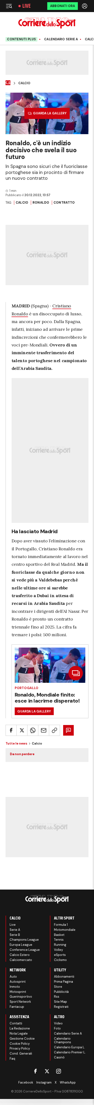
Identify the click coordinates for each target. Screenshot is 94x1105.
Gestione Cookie (22, 1038)
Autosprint (18, 982)
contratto (64, 202)
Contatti (16, 1023)
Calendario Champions (62, 1040)
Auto (13, 976)
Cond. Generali (21, 1053)
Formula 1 (61, 925)
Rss (56, 996)
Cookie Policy (20, 1044)
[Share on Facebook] (11, 730)
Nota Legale (19, 1033)
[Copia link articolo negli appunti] (54, 730)
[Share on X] (22, 730)
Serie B (15, 935)
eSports (60, 955)
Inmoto (15, 987)
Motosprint (18, 992)
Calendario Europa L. (69, 1047)
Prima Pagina (63, 982)
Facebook (25, 1082)
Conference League (25, 950)
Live (26, 6)
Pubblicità (61, 992)
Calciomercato (21, 960)
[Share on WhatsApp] (32, 730)
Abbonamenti (64, 976)
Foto (57, 1028)
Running (60, 945)
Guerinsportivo (21, 996)
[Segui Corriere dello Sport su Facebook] (35, 1071)
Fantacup (17, 1007)
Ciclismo (60, 960)
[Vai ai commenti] (68, 730)
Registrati (61, 1007)
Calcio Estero (20, 955)
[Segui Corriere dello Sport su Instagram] (58, 1071)
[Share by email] (43, 730)
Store (58, 987)
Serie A (15, 930)
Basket (59, 935)
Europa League (21, 945)
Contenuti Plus (21, 39)
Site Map (60, 1002)
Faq (12, 1059)
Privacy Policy (20, 1048)
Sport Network (20, 1002)
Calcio (24, 83)
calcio (22, 202)
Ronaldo (41, 202)
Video (58, 1023)
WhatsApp (68, 1082)
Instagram (44, 1082)
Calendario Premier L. (70, 1052)
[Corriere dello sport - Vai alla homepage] (46, 23)
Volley (58, 950)
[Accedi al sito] (85, 6)
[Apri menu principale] (9, 6)
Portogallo (27, 688)
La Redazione (20, 1028)
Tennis (59, 940)
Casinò (59, 1057)
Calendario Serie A (61, 39)
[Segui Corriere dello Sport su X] (47, 1071)
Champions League (24, 940)
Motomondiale (64, 930)
